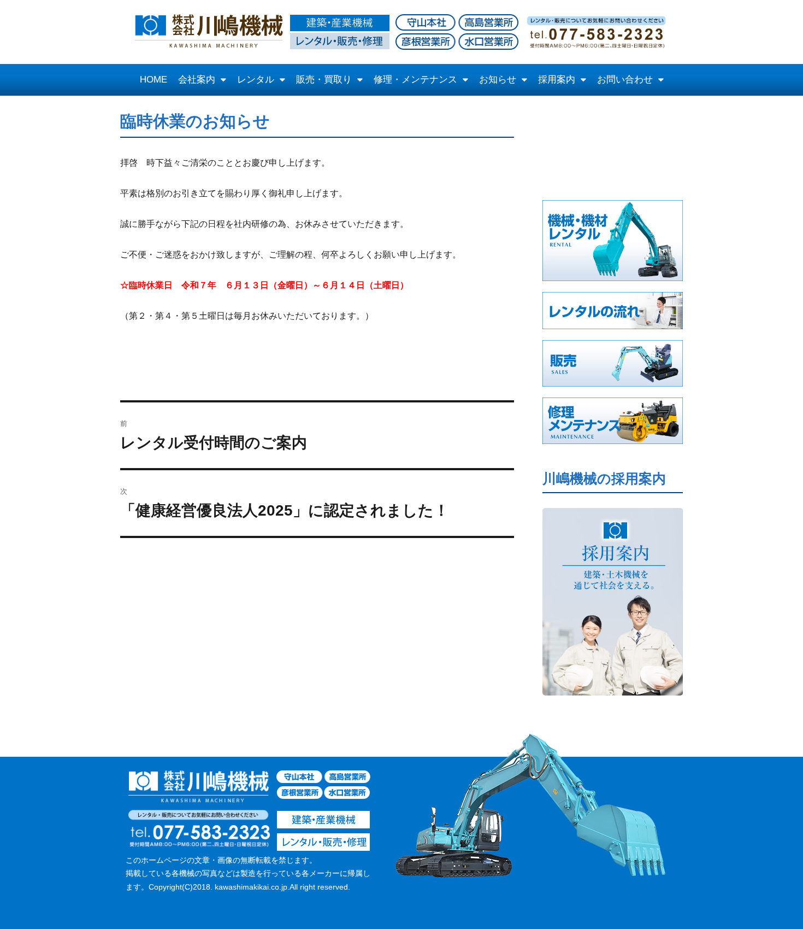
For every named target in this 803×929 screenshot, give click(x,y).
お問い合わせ (625, 79)
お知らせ (497, 79)
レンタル (255, 79)
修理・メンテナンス (415, 79)
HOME (153, 79)
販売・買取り (324, 79)
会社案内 (196, 79)
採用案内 (556, 79)
